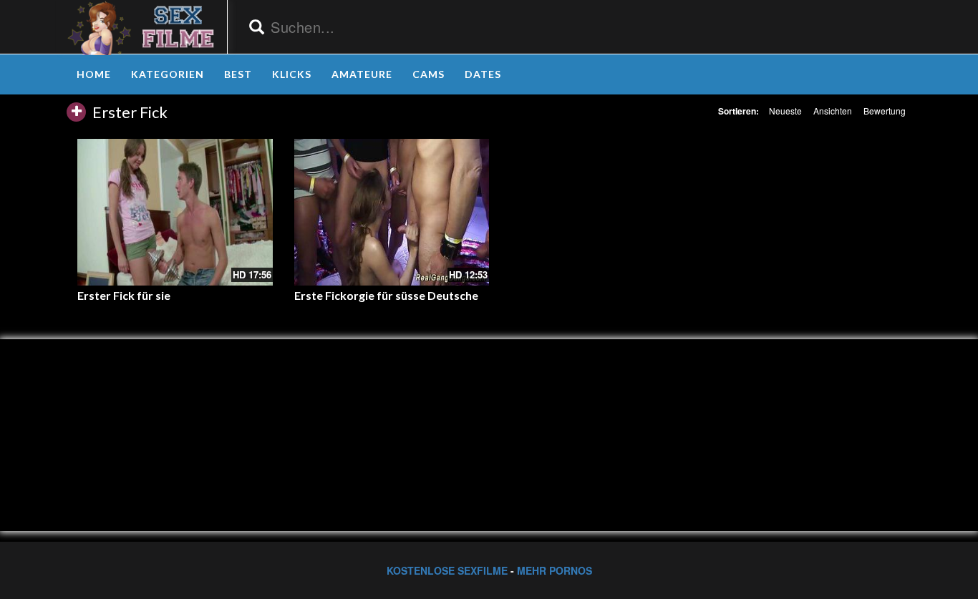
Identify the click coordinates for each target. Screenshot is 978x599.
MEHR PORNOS (554, 570)
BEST (238, 74)
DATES (483, 74)
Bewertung (884, 110)
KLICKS (291, 74)
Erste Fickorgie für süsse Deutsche (386, 295)
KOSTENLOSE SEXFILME (447, 570)
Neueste (785, 110)
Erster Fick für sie (123, 295)
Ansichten (832, 110)
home (94, 74)
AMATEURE (361, 74)
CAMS (428, 74)
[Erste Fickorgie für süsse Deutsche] (392, 212)
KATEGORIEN (167, 74)
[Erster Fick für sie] (175, 212)
